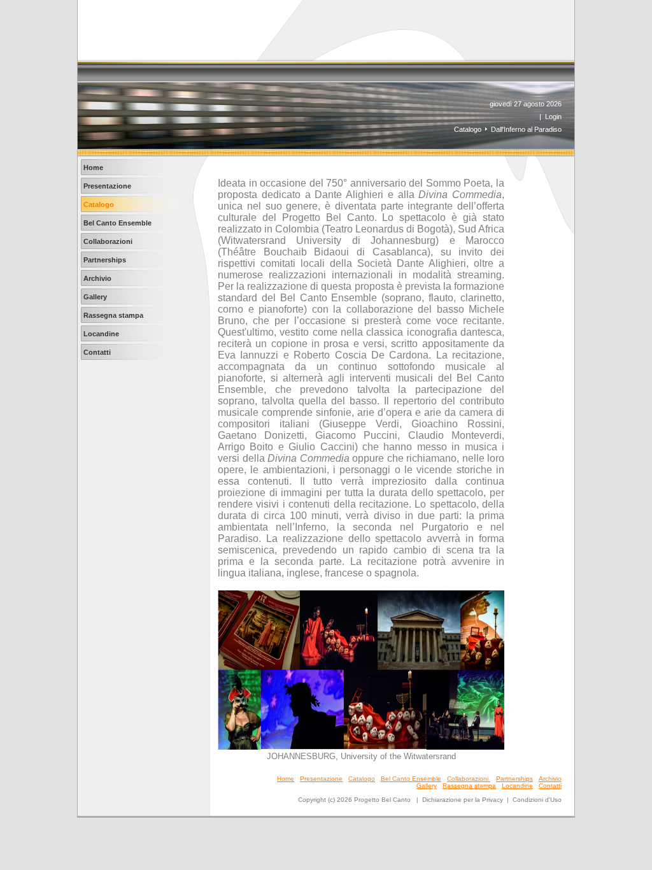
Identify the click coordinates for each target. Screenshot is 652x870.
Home (285, 778)
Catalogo (467, 129)
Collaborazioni (468, 778)
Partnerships (514, 778)
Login (553, 116)
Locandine (517, 785)
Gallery (426, 785)
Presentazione (321, 778)
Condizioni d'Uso (537, 799)
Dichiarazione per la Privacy (462, 799)
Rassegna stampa (469, 785)
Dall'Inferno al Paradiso (526, 129)
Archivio (550, 778)
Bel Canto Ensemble (411, 778)
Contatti (550, 785)
